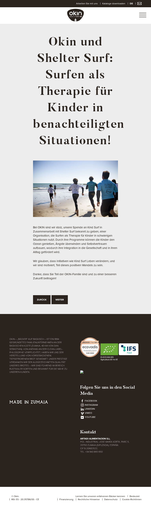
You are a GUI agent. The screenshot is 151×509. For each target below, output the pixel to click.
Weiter (59, 299)
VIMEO (88, 413)
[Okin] (75, 15)
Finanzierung (66, 499)
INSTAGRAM (91, 405)
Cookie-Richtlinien (132, 499)
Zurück (42, 299)
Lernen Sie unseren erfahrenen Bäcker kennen (100, 496)
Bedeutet (135, 496)
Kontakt (88, 432)
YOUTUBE (90, 417)
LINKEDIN (89, 408)
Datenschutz (111, 499)
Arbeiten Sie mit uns (87, 3)
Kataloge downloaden (113, 3)
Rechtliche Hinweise (89, 499)
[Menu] (142, 15)
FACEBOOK (90, 400)
